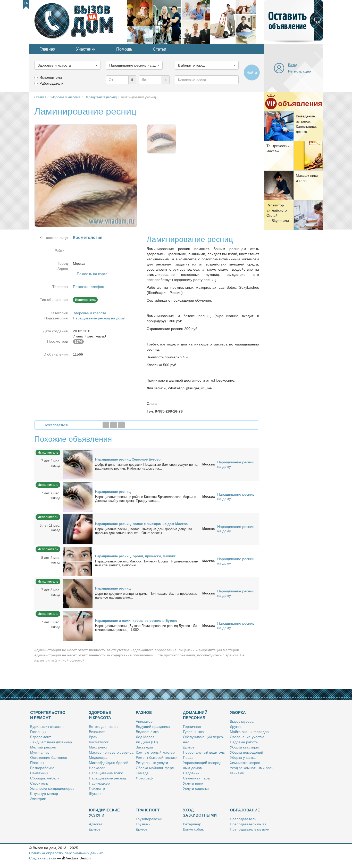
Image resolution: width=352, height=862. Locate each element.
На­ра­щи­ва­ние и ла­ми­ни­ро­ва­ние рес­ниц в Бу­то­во (136, 621)
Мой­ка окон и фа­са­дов (249, 732)
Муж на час (39, 752)
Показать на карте (92, 274)
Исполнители (50, 77)
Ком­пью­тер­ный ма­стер (155, 752)
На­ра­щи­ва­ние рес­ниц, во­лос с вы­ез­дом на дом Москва (141, 524)
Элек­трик (38, 799)
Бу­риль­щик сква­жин (47, 726)
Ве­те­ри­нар (192, 824)
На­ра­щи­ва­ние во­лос (106, 773)
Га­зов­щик (38, 732)
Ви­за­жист (97, 732)
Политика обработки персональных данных (66, 853)
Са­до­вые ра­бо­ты (244, 742)
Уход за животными (200, 812)
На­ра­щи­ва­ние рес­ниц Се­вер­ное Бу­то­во (128, 459)
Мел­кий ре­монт (43, 747)
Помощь (124, 49)
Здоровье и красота (89, 313)
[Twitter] (113, 425)
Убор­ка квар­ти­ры (244, 747)
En (26, 3)
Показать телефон (88, 287)
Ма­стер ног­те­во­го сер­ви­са (111, 752)
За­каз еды (144, 747)
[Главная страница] (78, 22)
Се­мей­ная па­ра (196, 778)
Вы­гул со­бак (193, 829)
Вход (292, 65)
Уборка (238, 712)
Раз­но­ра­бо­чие (42, 768)
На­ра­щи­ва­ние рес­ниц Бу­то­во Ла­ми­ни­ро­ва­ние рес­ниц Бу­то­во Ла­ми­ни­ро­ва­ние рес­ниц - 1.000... (146, 628)
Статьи (159, 49)
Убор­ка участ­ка (243, 757)
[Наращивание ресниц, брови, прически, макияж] (78, 561)
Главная (47, 49)
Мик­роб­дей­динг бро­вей (108, 763)
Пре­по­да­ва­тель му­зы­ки (249, 829)
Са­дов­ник (191, 773)
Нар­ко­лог (97, 768)
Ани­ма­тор (144, 721)
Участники (86, 49)
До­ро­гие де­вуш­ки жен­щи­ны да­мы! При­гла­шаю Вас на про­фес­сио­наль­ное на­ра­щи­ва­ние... (146, 595)
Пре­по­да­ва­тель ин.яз (248, 824)
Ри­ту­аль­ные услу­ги (152, 763)
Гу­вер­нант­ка (193, 732)
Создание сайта (42, 858)
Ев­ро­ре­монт (40, 737)
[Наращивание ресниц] (78, 496)
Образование (245, 810)
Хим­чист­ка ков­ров (245, 763)
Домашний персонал (195, 715)
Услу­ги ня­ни (193, 783)
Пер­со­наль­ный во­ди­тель (204, 752)
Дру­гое (189, 747)
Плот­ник (37, 763)
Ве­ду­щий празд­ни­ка (153, 726)
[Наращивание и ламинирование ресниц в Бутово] (78, 625)
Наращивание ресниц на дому (99, 318)
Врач (93, 737)
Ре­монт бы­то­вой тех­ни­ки (157, 757)
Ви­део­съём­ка (147, 732)
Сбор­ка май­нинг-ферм (155, 768)
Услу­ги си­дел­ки (196, 788)
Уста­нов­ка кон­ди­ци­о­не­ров (52, 788)
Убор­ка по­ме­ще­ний (246, 752)
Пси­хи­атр (97, 788)
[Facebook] (106, 425)
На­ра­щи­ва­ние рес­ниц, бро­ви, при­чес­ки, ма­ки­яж (135, 556)
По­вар (188, 757)
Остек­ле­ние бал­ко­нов (48, 757)
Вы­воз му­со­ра (242, 721)
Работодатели (51, 83)
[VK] (121, 425)
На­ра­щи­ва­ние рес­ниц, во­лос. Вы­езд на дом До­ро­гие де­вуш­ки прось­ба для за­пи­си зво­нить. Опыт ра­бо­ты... (143, 531)
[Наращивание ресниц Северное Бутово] (78, 464)
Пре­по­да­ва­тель (243, 819)
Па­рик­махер (99, 783)
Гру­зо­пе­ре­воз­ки (149, 819)
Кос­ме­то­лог (98, 742)
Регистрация (299, 71)
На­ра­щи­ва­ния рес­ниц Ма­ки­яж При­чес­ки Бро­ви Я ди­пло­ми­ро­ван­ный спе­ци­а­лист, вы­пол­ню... (146, 563)
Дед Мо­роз (145, 737)
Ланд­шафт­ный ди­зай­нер (51, 742)
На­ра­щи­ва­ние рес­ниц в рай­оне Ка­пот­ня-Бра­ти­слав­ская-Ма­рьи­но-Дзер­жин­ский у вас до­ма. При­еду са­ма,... (146, 499)
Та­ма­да (142, 773)
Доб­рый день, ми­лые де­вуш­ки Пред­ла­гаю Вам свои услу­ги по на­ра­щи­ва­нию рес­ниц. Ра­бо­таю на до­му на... (146, 466)
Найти (252, 72)
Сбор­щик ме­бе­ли (45, 778)
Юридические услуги (104, 812)
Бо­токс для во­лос (103, 726)
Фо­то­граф (144, 778)
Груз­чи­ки (143, 824)
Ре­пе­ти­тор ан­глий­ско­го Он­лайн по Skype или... (278, 215)
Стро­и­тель (39, 783)
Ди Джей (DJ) (147, 742)
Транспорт (148, 810)
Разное (144, 712)
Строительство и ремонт (47, 715)
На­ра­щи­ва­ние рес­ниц (113, 492)
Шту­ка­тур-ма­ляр (44, 794)
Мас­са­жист (98, 747)
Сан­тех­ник (39, 773)
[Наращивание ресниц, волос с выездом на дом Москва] (78, 529)
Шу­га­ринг (97, 794)
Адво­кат (95, 824)
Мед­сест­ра (98, 757)
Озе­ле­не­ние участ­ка (247, 737)
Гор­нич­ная (192, 726)
